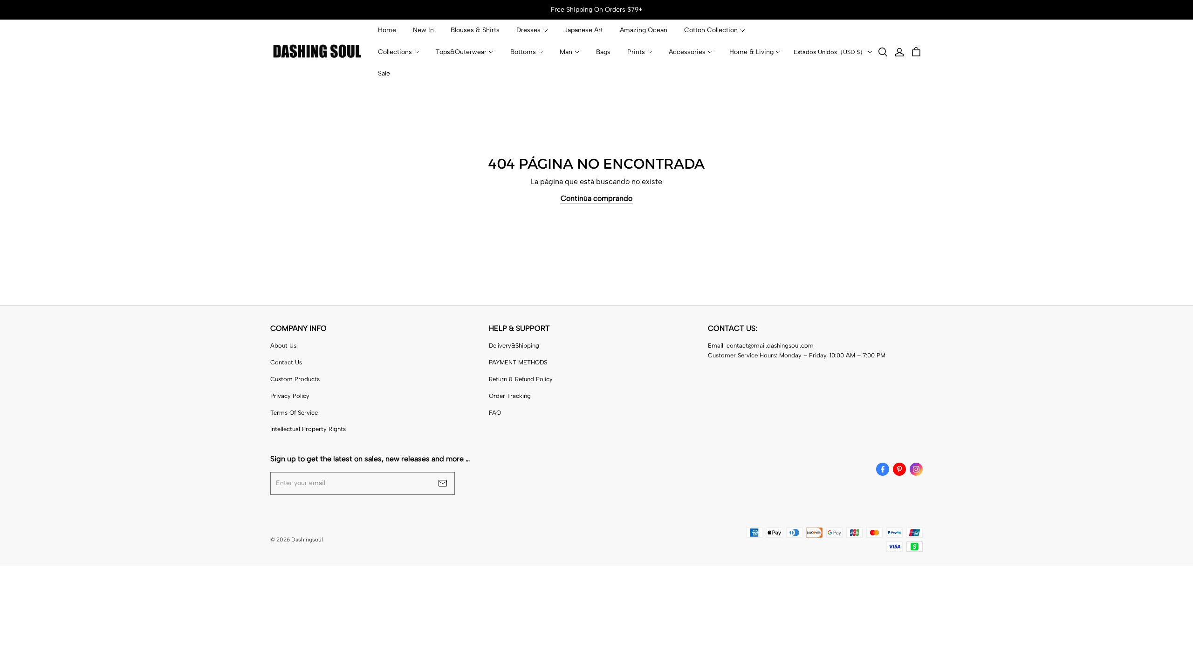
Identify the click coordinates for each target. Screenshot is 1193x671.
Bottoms (523, 52)
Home (387, 30)
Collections (395, 52)
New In (423, 30)
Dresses (528, 30)
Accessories (687, 52)
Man (566, 52)
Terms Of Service (294, 412)
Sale (384, 73)
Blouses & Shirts (475, 30)
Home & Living (751, 52)
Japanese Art (583, 30)
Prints (636, 52)
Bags (603, 52)
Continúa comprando (596, 198)
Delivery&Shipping (514, 345)
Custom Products (295, 379)
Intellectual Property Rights (308, 428)
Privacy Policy (289, 395)
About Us (283, 345)
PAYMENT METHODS (518, 362)
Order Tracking (510, 395)
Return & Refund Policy (521, 379)
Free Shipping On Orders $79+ (597, 10)
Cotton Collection (711, 30)
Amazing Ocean (643, 30)
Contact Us (286, 362)
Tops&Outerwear (461, 52)
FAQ (495, 412)
